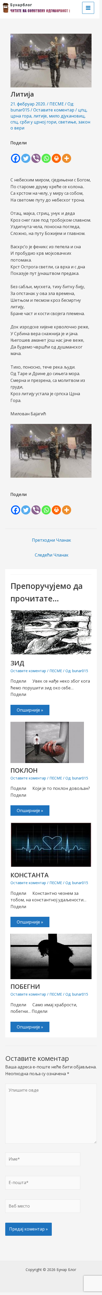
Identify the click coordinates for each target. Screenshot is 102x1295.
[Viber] (36, 155)
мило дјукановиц (66, 116)
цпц (82, 110)
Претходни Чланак (51, 540)
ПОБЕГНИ (25, 986)
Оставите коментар (53, 110)
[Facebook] (15, 155)
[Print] (56, 155)
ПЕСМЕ (56, 104)
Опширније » (30, 710)
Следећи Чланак (52, 555)
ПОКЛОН (24, 770)
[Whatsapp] (46, 155)
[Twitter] (25, 155)
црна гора (20, 116)
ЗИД (17, 663)
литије (40, 116)
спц (14, 122)
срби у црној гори (38, 122)
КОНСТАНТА (29, 875)
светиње (67, 122)
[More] (66, 155)
